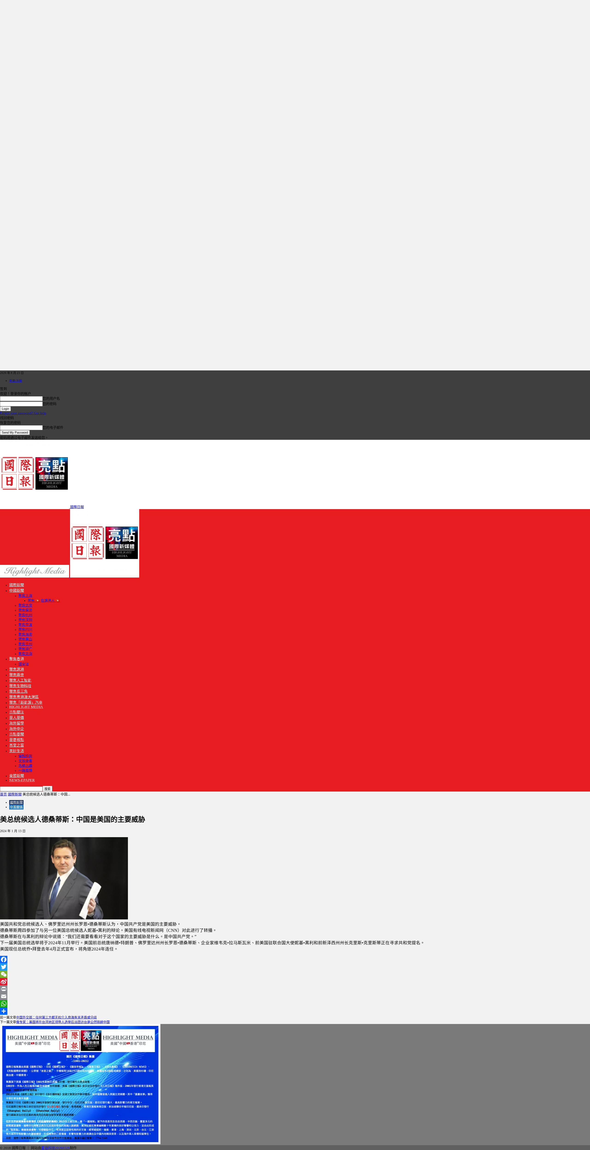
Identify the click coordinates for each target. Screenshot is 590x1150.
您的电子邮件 (53, 427)
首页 (3, 794)
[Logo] (35, 576)
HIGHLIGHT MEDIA (26, 707)
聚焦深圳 (25, 620)
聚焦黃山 (25, 639)
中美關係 (16, 807)
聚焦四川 (25, 629)
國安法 (23, 664)
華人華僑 (16, 718)
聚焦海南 (25, 634)
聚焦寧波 (25, 625)
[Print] (295, 989)
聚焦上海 (25, 596)
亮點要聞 (16, 734)
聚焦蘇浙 (25, 610)
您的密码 (49, 404)
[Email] (295, 996)
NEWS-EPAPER (22, 780)
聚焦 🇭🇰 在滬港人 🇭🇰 (44, 600)
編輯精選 (25, 756)
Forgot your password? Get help (23, 413)
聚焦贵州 (25, 644)
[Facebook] (295, 959)
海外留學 (16, 723)
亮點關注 (16, 712)
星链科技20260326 (55, 1148)
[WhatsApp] (295, 1003)
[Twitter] (295, 967)
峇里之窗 (16, 745)
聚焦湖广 (25, 649)
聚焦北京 (25, 605)
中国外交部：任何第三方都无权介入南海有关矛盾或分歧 (56, 1017)
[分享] (295, 1011)
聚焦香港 (16, 659)
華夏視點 (16, 740)
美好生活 (16, 751)
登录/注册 (15, 380)
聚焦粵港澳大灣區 (24, 697)
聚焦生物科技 (20, 686)
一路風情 (25, 770)
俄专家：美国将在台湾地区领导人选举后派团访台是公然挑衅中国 (63, 1022)
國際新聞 (16, 585)
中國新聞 (16, 591)
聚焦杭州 (25, 615)
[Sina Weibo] (295, 981)
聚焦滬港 (16, 669)
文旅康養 (25, 761)
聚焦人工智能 (20, 680)
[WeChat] (295, 974)
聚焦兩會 (16, 675)
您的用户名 (51, 398)
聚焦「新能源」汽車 (25, 702)
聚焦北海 (25, 654)
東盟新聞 (16, 776)
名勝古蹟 (25, 766)
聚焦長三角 (18, 691)
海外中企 (16, 729)
